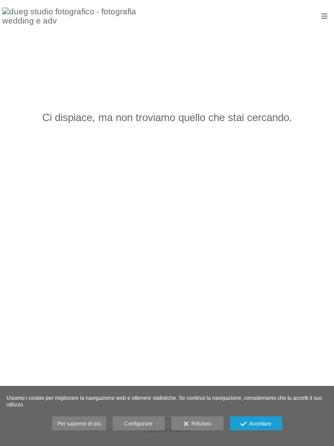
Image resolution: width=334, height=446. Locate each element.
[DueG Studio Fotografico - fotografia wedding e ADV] (84, 16)
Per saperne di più (79, 424)
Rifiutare (200, 424)
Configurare (138, 424)
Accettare (259, 424)
